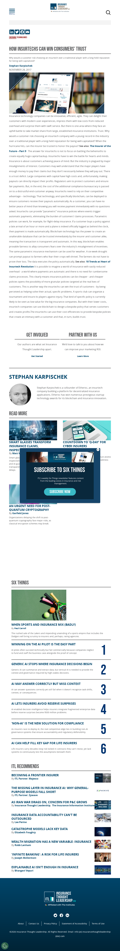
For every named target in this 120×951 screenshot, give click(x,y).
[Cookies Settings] (4, 946)
